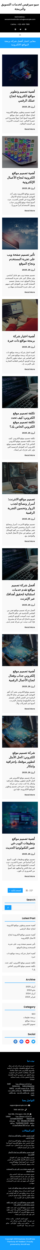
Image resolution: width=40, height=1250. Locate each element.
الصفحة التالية (15, 890)
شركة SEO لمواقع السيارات (21, 1125)
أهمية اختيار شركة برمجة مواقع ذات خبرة (21, 338)
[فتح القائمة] (20, 35)
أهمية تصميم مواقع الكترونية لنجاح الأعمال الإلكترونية (21, 177)
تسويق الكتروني (29, 1024)
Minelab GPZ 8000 (27, 1121)
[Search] (8, 907)
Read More (30, 129)
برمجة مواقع (30, 1020)
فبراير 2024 (30, 997)
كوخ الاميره (20, 1225)
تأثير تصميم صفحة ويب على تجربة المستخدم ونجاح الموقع (21, 259)
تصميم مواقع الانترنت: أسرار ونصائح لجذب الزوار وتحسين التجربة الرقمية (21, 506)
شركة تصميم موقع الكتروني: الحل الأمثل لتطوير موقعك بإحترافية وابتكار (20, 759)
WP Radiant (20, 1241)
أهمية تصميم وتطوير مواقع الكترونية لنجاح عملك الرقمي (22, 96)
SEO (33, 1014)
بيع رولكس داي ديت (23, 1093)
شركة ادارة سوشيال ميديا (24, 1084)
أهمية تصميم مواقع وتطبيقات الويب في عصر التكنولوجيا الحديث (20, 843)
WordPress (25, 1244)
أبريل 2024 (30, 993)
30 (27, 890)
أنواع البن (13, 1223)
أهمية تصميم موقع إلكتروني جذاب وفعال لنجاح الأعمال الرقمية (21, 675)
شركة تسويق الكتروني (22, 1088)
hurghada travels (22, 1123)
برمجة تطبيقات (29, 1017)
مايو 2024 (31, 990)
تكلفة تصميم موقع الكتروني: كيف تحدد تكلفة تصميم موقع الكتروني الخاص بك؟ (22, 420)
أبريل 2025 (30, 986)
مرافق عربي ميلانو (23, 1223)
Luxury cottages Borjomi (14, 1117)
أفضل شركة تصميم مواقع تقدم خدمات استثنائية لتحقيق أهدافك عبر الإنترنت (20, 592)
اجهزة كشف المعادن (21, 1219)
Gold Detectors (13, 1085)
